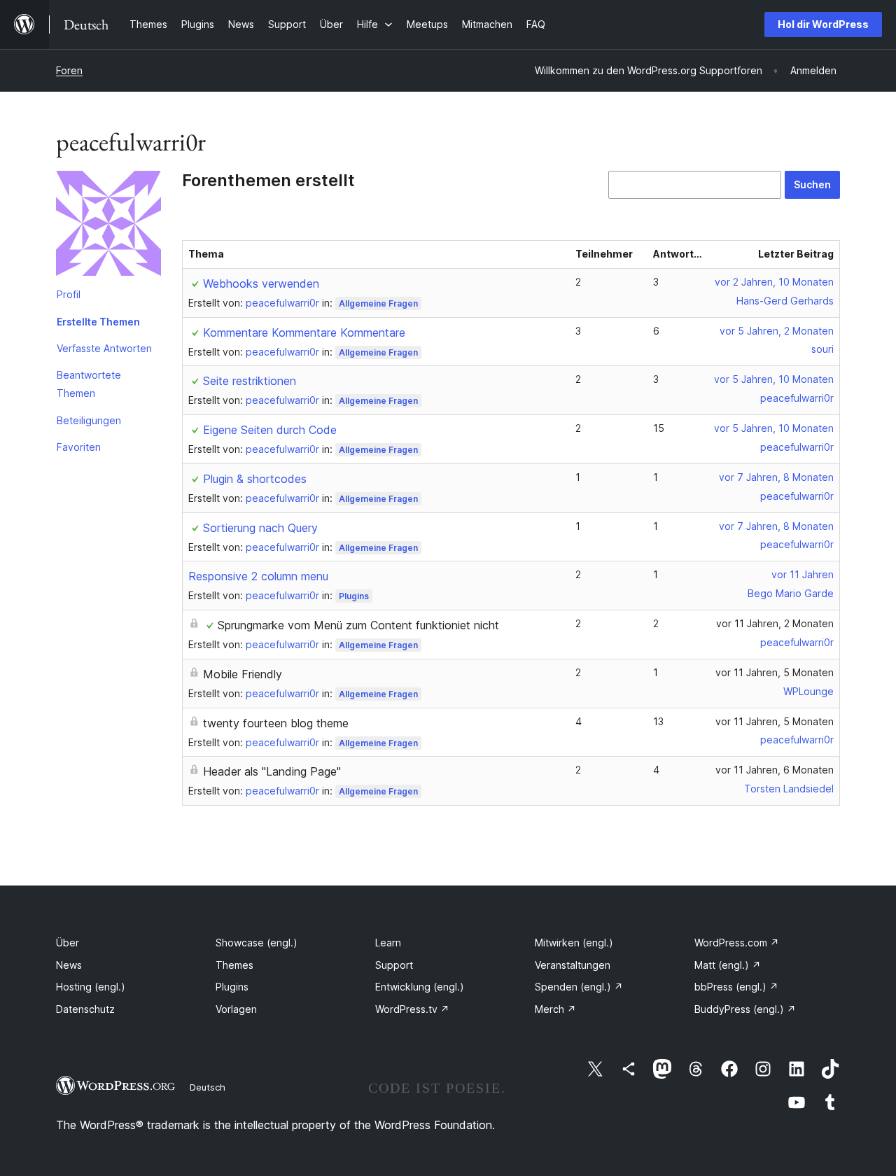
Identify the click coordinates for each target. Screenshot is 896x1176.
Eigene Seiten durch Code (270, 430)
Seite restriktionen (249, 381)
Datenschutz (85, 1009)
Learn (388, 942)
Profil (68, 294)
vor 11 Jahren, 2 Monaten (775, 623)
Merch (555, 1009)
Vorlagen (236, 1009)
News (69, 965)
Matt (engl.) (727, 965)
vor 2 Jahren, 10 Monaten (774, 282)
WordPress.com (736, 942)
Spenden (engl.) (579, 987)
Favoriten (79, 447)
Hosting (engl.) (90, 987)
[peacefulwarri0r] (108, 226)
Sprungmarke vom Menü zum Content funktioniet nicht (358, 625)
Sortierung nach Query (260, 528)
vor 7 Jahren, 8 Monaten (776, 477)
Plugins (354, 596)
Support (394, 965)
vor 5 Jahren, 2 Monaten (777, 331)
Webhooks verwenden (261, 283)
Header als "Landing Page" (272, 771)
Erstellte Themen (98, 322)
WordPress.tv (412, 1009)
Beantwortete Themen (89, 384)
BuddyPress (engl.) (745, 1009)
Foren (69, 70)
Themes (234, 965)
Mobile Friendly (242, 674)
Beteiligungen (89, 420)
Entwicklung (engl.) (419, 987)
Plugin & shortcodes (255, 479)
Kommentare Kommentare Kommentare (304, 333)
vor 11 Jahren (802, 574)
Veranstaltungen (572, 965)
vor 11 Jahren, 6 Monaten (774, 770)
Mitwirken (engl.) (574, 942)
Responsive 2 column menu (258, 576)
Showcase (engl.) (257, 942)
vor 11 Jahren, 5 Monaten (774, 672)
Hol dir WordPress (823, 24)
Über (67, 942)
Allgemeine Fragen (378, 303)
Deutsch (207, 1087)
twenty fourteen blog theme (276, 723)
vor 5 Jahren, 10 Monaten (774, 379)
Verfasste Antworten (104, 348)
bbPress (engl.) (736, 987)
